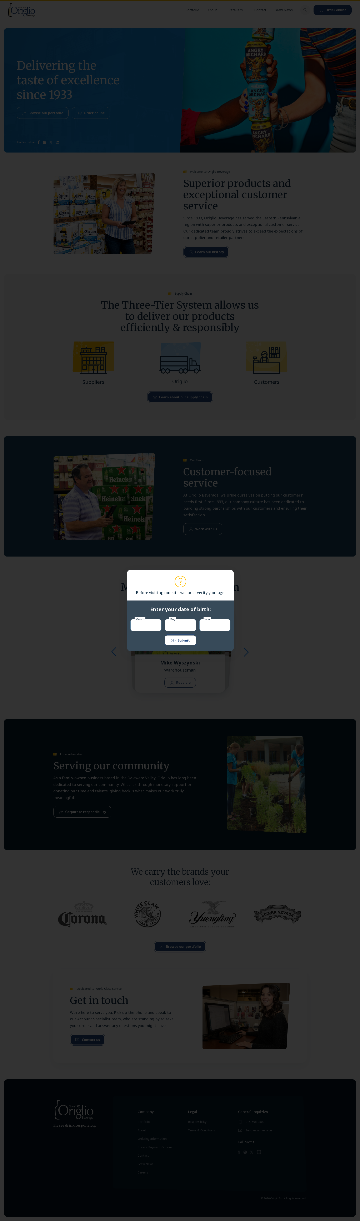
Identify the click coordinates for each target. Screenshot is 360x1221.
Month (140, 619)
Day (172, 619)
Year (207, 619)
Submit (184, 640)
